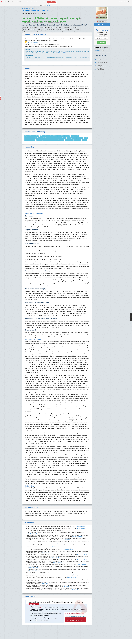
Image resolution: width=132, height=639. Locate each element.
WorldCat (58, 140)
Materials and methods (102, 62)
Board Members (34, 1)
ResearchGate (77, 140)
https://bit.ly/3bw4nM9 (61, 543)
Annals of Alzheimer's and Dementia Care (36, 10)
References (99, 68)
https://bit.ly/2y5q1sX (57, 562)
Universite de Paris (53, 137)
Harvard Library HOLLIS (51, 135)
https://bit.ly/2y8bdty (71, 574)
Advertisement (100, 69)
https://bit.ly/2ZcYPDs (68, 549)
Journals (26, 1)
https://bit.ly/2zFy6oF (80, 528)
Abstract (99, 59)
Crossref (84, 140)
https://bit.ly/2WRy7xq (77, 536)
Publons (42, 135)
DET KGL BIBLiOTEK (30, 140)
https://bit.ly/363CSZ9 (54, 546)
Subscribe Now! (102, 42)
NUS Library (80, 137)
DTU (63, 140)
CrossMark (36, 135)
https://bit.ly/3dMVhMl (81, 564)
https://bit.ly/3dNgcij (33, 567)
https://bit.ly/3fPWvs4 (82, 554)
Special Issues (42, 1)
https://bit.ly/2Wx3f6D (80, 526)
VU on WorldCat (69, 140)
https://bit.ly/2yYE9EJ (55, 557)
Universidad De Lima (49, 140)
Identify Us (19, 1)
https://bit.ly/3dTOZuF (66, 539)
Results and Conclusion (102, 64)
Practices (13, 1)
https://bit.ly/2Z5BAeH (32, 533)
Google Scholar (75, 135)
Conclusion (99, 65)
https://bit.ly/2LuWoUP (34, 570)
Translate (48, 5)
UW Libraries (63, 137)
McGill (85, 137)
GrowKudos (61, 135)
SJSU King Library (71, 137)
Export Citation (28, 135)
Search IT (67, 135)
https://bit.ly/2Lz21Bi (46, 552)
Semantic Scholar (44, 137)
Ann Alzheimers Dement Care (124, 1)
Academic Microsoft (30, 137)
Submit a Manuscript (52, 1)
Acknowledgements (101, 66)
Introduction (100, 61)
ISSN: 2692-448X (28, 8)
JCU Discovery (39, 140)
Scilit (37, 137)
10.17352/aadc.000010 (33, 42)
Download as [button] (101, 24)
